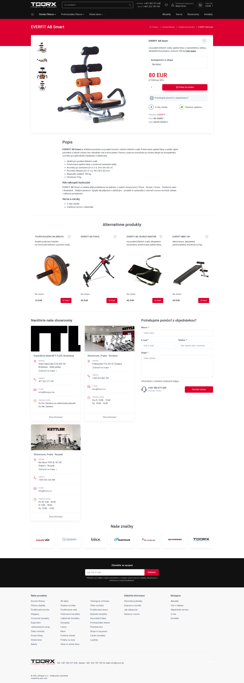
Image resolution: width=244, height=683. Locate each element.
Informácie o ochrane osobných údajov (160, 381)
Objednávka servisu (180, 609)
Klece (63, 631)
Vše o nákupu (177, 605)
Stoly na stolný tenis (70, 644)
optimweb (43, 678)
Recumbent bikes (98, 618)
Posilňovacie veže (69, 609)
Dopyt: (144, 353)
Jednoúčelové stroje (40, 627)
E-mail (145, 340)
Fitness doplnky (38, 605)
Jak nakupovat (131, 609)
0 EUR (209, 5)
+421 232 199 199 (151, 6)
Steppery (35, 614)
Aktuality (166, 14)
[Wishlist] (166, 5)
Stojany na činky (68, 605)
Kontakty (208, 14)
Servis (179, 14)
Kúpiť (67, 300)
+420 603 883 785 (100, 378)
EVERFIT (161, 114)
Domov (155, 27)
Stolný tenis (95, 14)
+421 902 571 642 (149, 3)
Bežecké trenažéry (98, 614)
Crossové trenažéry (40, 618)
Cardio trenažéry (97, 635)
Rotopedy (65, 622)
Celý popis (190, 51)
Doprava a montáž (132, 605)
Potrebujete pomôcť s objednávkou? (172, 98)
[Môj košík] (200, 5)
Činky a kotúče (97, 605)
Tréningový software (99, 601)
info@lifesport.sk (47, 392)
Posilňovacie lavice (99, 609)
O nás (173, 614)
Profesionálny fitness (71, 14)
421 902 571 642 (46, 381)
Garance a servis (132, 614)
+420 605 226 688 (47, 480)
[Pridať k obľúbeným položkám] (204, 41)
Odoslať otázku (199, 389)
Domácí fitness (46, 14)
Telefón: (182, 340)
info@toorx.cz (99, 389)
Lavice (64, 627)
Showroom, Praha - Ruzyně (48, 454)
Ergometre (36, 622)
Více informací (56, 417)
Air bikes (64, 601)
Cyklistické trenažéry (70, 618)
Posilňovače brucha (186, 27)
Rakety (34, 644)
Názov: (145, 327)
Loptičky (94, 640)
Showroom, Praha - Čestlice (103, 355)
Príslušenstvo (96, 627)
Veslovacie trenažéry (70, 614)
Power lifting (37, 635)
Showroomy (193, 14)
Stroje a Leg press (98, 631)
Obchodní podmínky (133, 601)
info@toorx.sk (117, 663)
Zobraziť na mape (47, 371)
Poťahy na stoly (68, 640)
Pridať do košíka (186, 87)
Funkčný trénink (68, 635)
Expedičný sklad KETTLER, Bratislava (54, 355)
